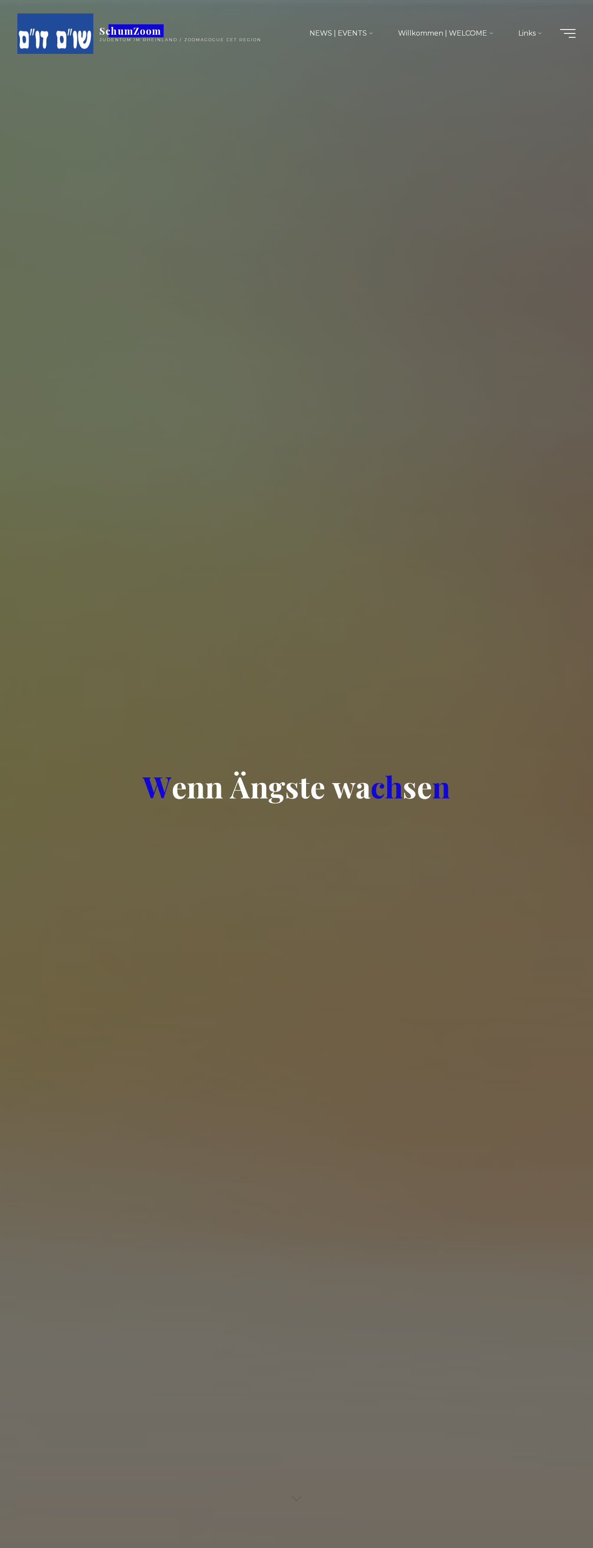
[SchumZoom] (55, 33)
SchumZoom (130, 30)
